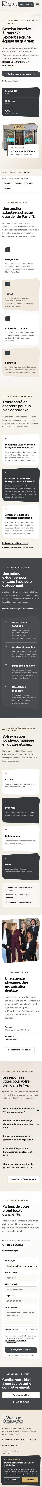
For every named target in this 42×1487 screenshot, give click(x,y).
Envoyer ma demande (21, 1350)
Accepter (30, 1480)
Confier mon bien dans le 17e (21, 74)
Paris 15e (29, 183)
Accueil (4, 172)
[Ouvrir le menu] (37, 4)
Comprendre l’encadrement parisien (17, 547)
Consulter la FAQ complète (23, 1179)
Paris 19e (7, 189)
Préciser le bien (19, 1329)
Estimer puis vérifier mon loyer (15, 543)
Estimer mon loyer (11, 81)
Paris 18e (18, 183)
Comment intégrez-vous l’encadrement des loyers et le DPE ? (21, 1152)
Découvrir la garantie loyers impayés (17, 896)
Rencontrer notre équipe (19, 1050)
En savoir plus (32, 1474)
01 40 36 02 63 (11, 1039)
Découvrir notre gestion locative (19, 608)
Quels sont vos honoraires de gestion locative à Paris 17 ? (21, 1166)
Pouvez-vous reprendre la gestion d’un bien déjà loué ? (21, 1138)
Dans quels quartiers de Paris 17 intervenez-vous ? (21, 1110)
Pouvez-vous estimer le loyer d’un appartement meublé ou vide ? (21, 1124)
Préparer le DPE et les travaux (18, 902)
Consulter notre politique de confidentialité (15, 1342)
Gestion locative (15, 172)
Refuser (12, 1480)
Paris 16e (7, 183)
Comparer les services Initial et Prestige (19, 888)
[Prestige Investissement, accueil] (9, 4)
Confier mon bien (26, 4)
